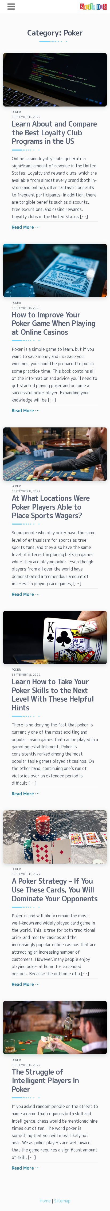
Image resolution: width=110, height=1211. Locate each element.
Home (45, 1201)
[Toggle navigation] (11, 6)
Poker (16, 112)
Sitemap (62, 1201)
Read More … (26, 227)
